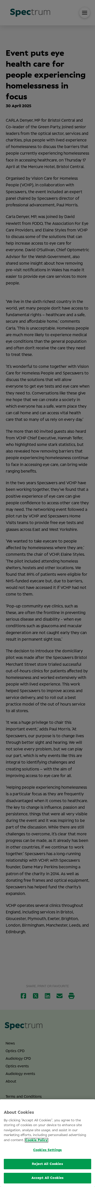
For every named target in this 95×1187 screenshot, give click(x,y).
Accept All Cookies (47, 1178)
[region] (47, 1143)
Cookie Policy (36, 1140)
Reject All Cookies (47, 1164)
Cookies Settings (47, 1150)
